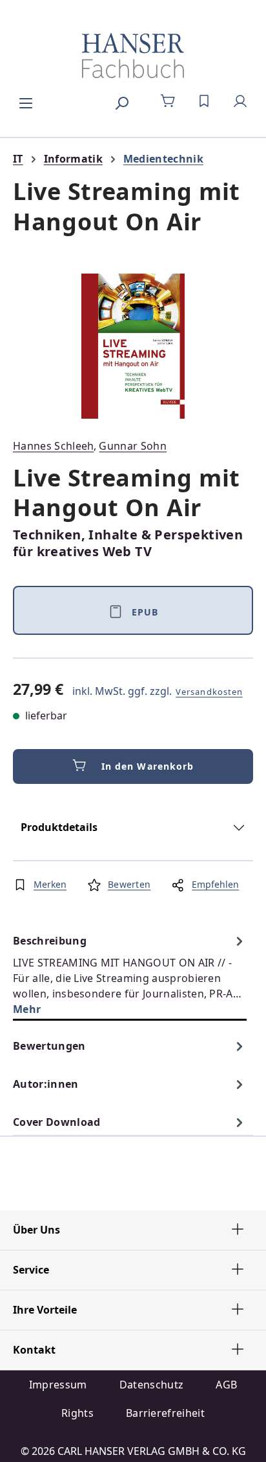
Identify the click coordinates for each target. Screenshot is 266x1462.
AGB (226, 1384)
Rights (77, 1413)
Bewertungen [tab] (49, 1046)
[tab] (130, 974)
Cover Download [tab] (56, 1122)
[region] (133, 346)
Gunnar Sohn (133, 446)
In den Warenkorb (147, 766)
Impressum (58, 1384)
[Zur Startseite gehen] (133, 55)
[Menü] (26, 101)
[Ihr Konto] (240, 101)
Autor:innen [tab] (46, 1084)
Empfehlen (215, 884)
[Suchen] (121, 101)
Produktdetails (59, 827)
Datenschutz (151, 1384)
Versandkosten (209, 691)
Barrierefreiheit (165, 1413)
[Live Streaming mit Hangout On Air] (133, 346)
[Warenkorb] (168, 101)
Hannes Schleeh (53, 446)
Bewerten (129, 884)
